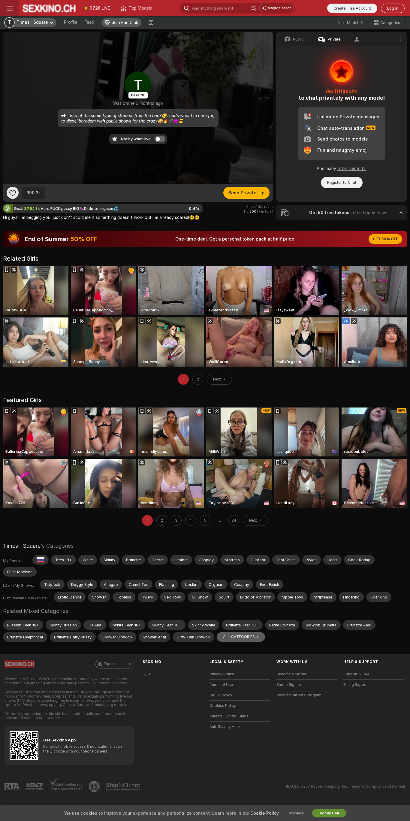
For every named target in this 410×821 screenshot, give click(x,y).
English (110, 664)
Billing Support (356, 685)
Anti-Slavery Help (225, 727)
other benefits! (351, 168)
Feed (89, 22)
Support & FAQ (356, 674)
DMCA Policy (221, 695)
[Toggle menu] (9, 8)
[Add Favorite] (13, 193)
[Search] (254, 8)
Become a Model (291, 674)
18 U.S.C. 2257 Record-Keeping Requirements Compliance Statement (345, 786)
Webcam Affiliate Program (298, 695)
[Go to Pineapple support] (95, 786)
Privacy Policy (222, 674)
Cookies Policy (223, 706)
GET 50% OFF (385, 239)
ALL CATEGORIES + (241, 637)
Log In (392, 8)
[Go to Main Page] (49, 8)
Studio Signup (288, 685)
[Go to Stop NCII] (123, 786)
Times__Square (22, 546)
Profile (70, 22)
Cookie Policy (264, 813)
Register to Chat (341, 182)
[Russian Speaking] (40, 560)
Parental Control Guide (229, 716)
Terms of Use (221, 685)
